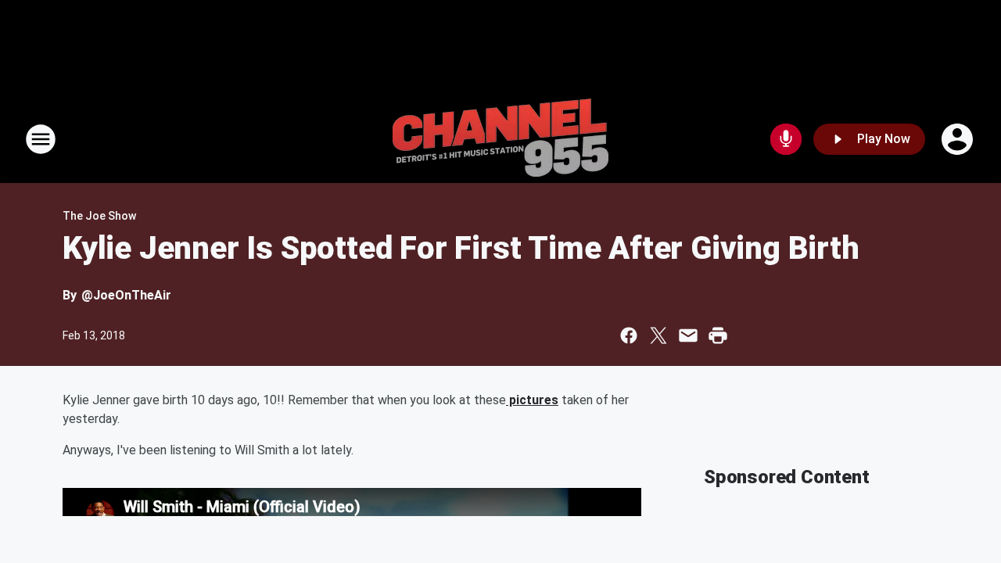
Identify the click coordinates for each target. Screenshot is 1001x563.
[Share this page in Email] (688, 335)
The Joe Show (99, 216)
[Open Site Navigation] (40, 139)
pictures (532, 400)
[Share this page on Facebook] (629, 335)
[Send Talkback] (786, 139)
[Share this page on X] (658, 335)
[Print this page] (718, 335)
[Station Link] (500, 139)
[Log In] (959, 139)
